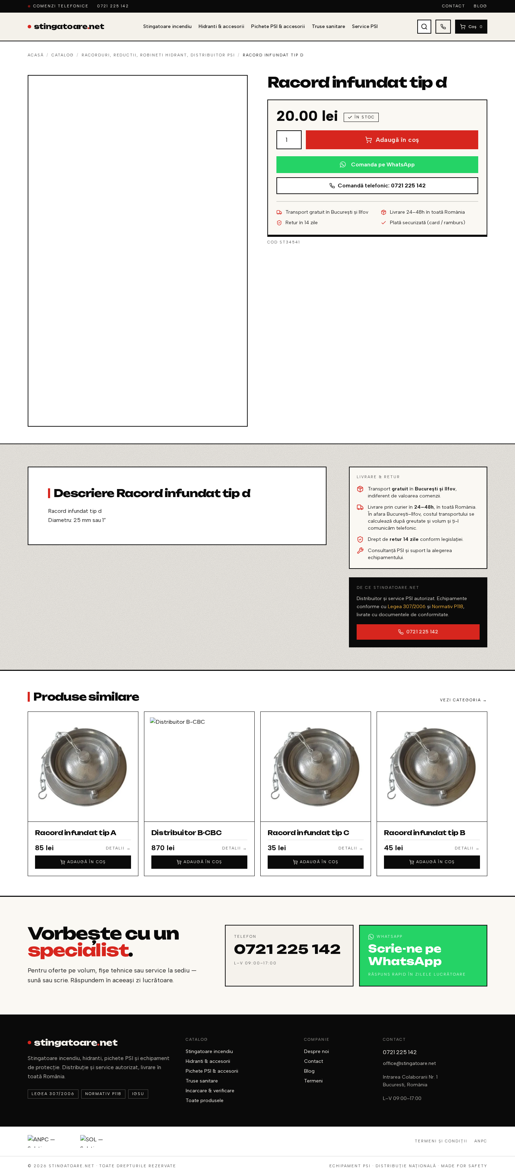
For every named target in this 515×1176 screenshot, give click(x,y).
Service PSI (365, 26)
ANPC (480, 1141)
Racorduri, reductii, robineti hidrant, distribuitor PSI (158, 55)
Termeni (313, 1081)
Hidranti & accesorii (221, 26)
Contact (453, 6)
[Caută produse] (424, 27)
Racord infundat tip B (424, 833)
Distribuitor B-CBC (186, 833)
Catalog (63, 55)
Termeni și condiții (441, 1141)
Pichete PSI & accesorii (278, 26)
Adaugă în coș (397, 140)
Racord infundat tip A (75, 833)
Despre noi (316, 1051)
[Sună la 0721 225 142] (443, 27)
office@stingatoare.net (409, 1063)
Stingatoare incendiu (167, 26)
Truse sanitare (328, 26)
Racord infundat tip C (308, 833)
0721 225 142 (113, 6)
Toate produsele (205, 1100)
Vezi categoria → (463, 700)
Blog (480, 6)
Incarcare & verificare (210, 1091)
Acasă (36, 55)
